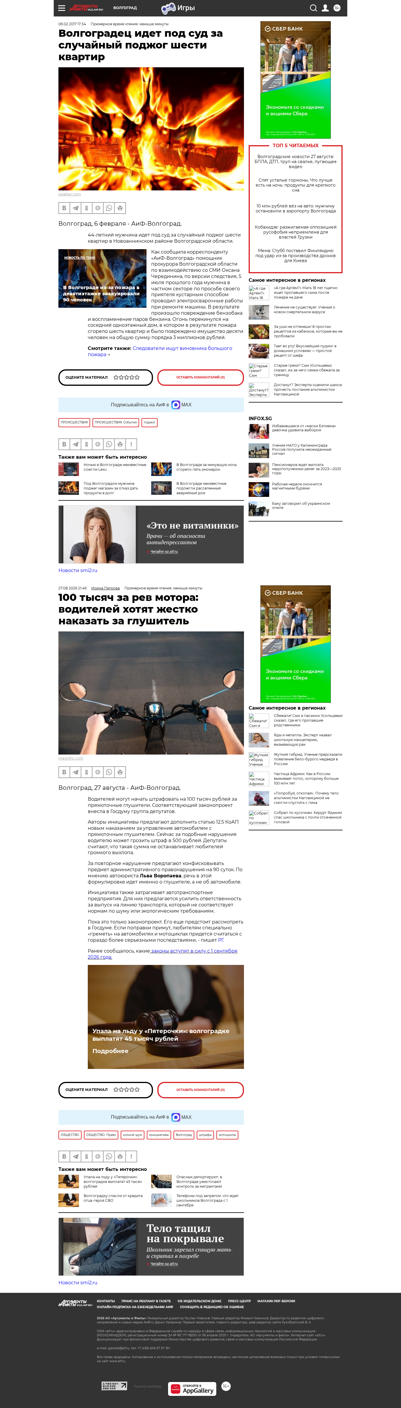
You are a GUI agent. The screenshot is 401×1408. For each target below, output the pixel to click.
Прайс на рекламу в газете (146, 1301)
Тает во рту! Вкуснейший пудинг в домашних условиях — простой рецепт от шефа (305, 351)
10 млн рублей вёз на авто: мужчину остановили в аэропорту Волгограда (296, 209)
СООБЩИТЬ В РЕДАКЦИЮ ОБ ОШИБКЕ (212, 1307)
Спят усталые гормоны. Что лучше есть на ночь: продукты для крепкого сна (296, 185)
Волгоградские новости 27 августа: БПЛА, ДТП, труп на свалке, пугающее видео (296, 161)
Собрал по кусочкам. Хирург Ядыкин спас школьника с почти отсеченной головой (308, 817)
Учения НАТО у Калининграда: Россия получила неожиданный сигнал (301, 449)
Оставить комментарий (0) (200, 377)
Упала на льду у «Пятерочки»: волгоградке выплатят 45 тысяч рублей (161, 1034)
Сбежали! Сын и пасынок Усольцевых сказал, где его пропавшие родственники (308, 720)
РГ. (220, 940)
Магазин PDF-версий (276, 1301)
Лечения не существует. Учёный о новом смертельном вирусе (304, 309)
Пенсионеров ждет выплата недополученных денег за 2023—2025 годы (306, 469)
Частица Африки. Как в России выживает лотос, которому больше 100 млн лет (306, 778)
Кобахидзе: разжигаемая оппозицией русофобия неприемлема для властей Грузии (296, 232)
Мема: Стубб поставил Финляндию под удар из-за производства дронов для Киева (295, 255)
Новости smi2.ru (77, 570)
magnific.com (70, 758)
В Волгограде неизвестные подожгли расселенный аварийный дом (201, 488)
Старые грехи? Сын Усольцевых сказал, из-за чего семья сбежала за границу (307, 370)
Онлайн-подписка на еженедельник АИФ (135, 1307)
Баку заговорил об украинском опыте (301, 506)
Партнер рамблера (147, 1386)
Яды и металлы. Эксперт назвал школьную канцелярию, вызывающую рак (303, 740)
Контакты (106, 1301)
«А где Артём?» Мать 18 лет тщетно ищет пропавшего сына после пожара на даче (306, 292)
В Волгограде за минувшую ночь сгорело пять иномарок (206, 467)
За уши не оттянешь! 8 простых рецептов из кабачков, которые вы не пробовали (308, 331)
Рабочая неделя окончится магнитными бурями (297, 486)
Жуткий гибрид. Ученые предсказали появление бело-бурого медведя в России (308, 759)
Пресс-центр (239, 1301)
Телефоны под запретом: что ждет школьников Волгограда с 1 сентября (207, 1200)
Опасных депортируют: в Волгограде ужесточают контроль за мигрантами (199, 1182)
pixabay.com (69, 194)
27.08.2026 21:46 (72, 588)
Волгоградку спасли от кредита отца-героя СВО (113, 1198)
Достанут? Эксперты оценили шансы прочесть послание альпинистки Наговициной (308, 389)
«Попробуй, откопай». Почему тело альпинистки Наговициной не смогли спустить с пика (306, 798)
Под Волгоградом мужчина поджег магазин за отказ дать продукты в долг (111, 488)
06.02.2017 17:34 (72, 24)
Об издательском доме (199, 1301)
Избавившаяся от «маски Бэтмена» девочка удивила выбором (304, 428)
